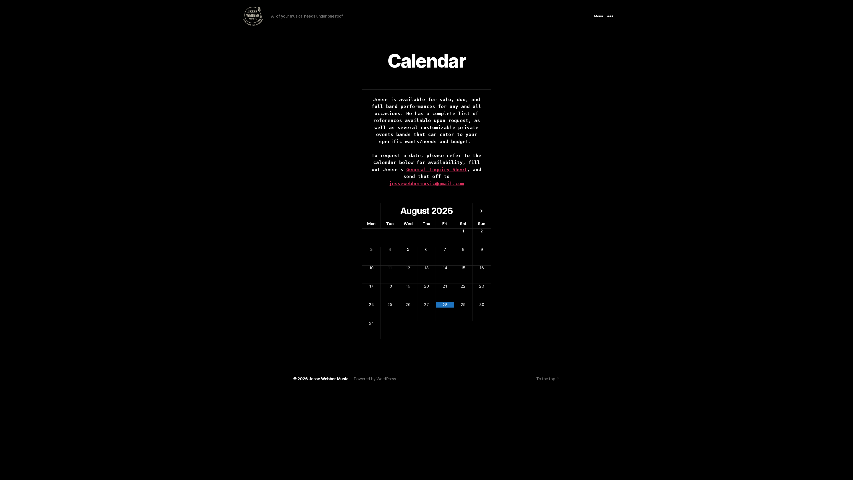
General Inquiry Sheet (436, 169)
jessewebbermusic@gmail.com (426, 183)
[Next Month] (481, 211)
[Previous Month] (371, 211)
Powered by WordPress (375, 378)
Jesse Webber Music (328, 378)
